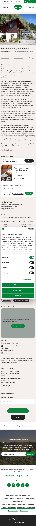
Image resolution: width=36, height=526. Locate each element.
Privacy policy (13, 511)
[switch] (31, 262)
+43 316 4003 (9, 476)
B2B (7, 495)
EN (17, 480)
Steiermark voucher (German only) (14, 504)
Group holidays (18, 501)
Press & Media (15, 495)
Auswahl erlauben (18, 290)
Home (5, 426)
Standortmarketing (9, 498)
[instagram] (13, 485)
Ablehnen (18, 295)
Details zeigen (27, 279)
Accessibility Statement (26, 508)
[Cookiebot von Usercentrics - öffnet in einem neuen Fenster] (26, 229)
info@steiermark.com (24, 476)
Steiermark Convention (25, 498)
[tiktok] (18, 485)
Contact (31, 504)
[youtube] (23, 485)
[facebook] (9, 485)
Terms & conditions (8, 508)
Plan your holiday (15, 426)
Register (30, 454)
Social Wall (26, 495)
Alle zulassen (18, 285)
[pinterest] (27, 485)
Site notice (24, 511)
